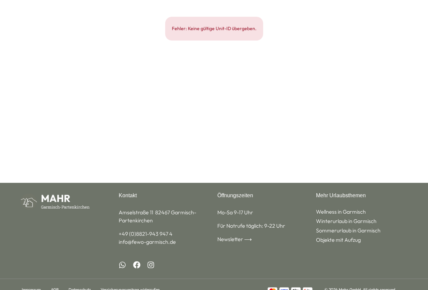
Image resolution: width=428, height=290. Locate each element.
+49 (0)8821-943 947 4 (146, 233)
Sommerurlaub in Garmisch (348, 230)
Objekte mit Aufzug (338, 239)
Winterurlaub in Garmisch (346, 221)
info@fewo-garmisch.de (147, 241)
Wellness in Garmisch (341, 211)
